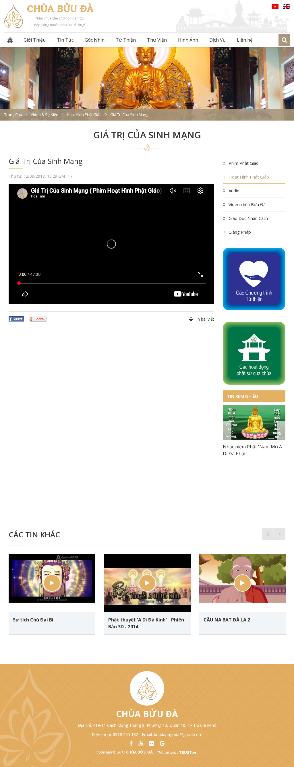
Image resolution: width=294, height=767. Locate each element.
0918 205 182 (125, 734)
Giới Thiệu (35, 40)
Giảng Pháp (240, 232)
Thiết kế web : (167, 752)
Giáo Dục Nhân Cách (248, 218)
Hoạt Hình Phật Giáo (249, 177)
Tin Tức (65, 40)
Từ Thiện (126, 40)
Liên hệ (245, 40)
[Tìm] (284, 40)
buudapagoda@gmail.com (178, 734)
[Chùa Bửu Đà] (13, 15)
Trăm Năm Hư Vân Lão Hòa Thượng (253, 494)
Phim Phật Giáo (244, 163)
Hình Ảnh (188, 40)
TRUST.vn (188, 752)
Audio (234, 190)
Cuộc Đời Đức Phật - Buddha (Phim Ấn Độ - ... (253, 505)
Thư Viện (157, 40)
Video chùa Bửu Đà (247, 204)
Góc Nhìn (95, 40)
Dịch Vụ (217, 40)
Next (281, 431)
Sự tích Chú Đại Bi (33, 620)
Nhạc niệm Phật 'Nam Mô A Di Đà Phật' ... (252, 450)
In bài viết (205, 319)
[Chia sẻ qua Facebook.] (16, 318)
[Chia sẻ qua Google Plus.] (38, 318)
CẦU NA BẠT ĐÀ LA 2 (227, 620)
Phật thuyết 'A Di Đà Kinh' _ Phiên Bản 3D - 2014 (146, 623)
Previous (227, 431)
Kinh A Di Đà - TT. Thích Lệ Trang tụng (251, 461)
